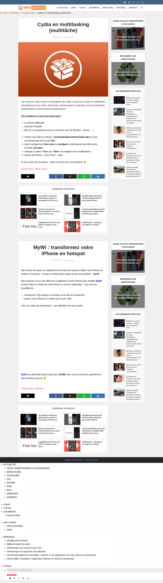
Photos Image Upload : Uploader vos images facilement (79, 459)
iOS (9, 479)
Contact (133, 8)
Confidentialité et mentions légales (29, 460)
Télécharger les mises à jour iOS (24, 548)
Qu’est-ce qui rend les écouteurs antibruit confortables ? (133, 145)
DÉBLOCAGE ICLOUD (18, 544)
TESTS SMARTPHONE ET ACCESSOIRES (28, 468)
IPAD (9, 486)
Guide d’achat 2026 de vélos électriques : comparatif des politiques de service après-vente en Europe (133, 116)
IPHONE (11, 482)
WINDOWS (12, 493)
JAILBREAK (94, 8)
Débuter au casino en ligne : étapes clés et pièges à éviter (133, 101)
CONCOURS (13, 475)
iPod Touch (41, 169)
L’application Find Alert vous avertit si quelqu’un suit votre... (49, 225)
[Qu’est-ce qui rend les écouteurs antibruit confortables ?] (120, 144)
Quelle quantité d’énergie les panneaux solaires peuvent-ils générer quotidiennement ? (133, 171)
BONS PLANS (14, 472)
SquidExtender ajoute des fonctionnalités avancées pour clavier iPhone (92, 198)
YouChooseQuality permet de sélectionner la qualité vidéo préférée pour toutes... (93, 211)
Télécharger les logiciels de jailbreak (26, 551)
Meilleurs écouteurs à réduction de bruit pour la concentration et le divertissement (133, 132)
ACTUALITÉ (62, 8)
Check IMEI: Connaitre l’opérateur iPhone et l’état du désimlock (40, 558)
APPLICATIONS (15, 526)
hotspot (40, 388)
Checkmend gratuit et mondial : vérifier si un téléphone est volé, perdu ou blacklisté (51, 555)
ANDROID (12, 497)
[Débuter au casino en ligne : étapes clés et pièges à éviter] (120, 100)
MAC (9, 490)
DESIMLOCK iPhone (17, 540)
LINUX (73, 8)
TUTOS (82, 8)
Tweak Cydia (13, 515)
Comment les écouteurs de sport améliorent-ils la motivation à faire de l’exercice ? (133, 157)
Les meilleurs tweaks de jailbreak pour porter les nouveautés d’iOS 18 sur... (48, 198)
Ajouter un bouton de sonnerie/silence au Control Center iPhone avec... (49, 211)
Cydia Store (28, 169)
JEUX (9, 530)
